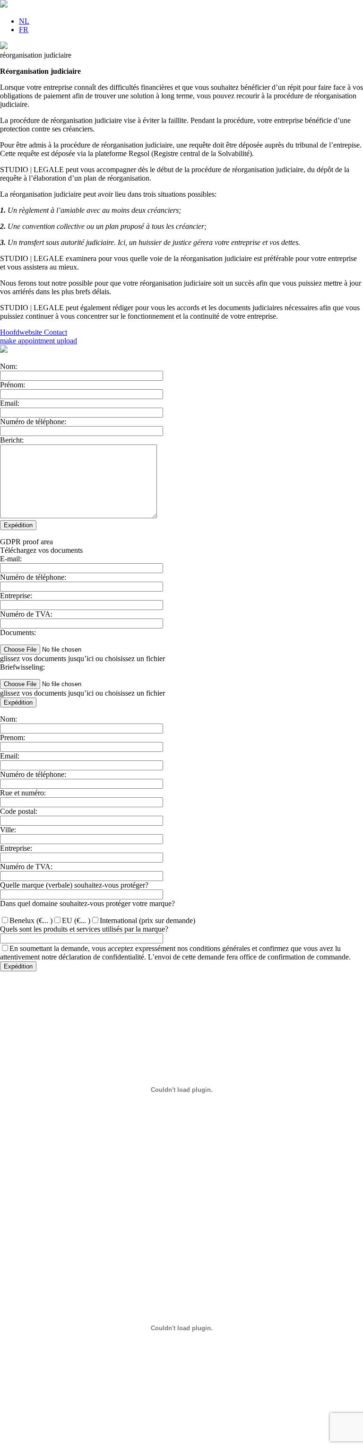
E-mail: (11, 559)
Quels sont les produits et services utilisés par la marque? (84, 929)
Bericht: (12, 440)
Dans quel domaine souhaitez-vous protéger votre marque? (87, 903)
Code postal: (18, 811)
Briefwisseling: (22, 667)
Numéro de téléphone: (33, 422)
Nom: (8, 366)
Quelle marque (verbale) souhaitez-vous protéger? (74, 885)
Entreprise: (16, 596)
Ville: (8, 830)
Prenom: (12, 737)
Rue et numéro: (23, 793)
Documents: (18, 632)
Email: (9, 403)
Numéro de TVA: (26, 614)
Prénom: (12, 385)
